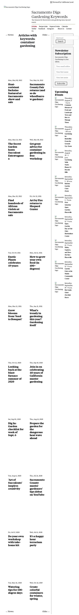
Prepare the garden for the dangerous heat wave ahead (37, 430)
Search (60, 41)
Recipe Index (43, 26)
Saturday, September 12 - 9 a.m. (69, 226)
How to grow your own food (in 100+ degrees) (37, 262)
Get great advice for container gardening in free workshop (37, 151)
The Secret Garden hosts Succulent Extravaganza (16, 151)
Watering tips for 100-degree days (15, 589)
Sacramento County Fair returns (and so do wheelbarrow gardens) (37, 92)
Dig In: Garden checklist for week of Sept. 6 (16, 429)
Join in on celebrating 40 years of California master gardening (37, 374)
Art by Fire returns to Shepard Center (36, 204)
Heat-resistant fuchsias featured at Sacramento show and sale (15, 93)
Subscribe (61, 83)
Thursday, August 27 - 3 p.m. (68, 110)
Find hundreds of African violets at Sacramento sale (15, 207)
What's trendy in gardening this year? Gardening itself (36, 318)
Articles (34, 26)
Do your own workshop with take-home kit (16, 541)
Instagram (50, 29)
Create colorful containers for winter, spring (36, 592)
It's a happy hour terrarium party (37, 541)
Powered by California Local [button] (62, 2)
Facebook (41, 29)
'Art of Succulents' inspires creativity (15, 484)
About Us (61, 29)
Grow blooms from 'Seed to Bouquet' (15, 315)
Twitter (34, 29)
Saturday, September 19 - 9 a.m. (69, 290)
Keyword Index (55, 26)
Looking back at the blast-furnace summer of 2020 (14, 374)
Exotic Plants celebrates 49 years (14, 261)
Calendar (65, 26)
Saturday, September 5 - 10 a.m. (69, 183)
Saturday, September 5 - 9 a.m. (69, 203)
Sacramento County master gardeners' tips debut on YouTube (37, 487)
